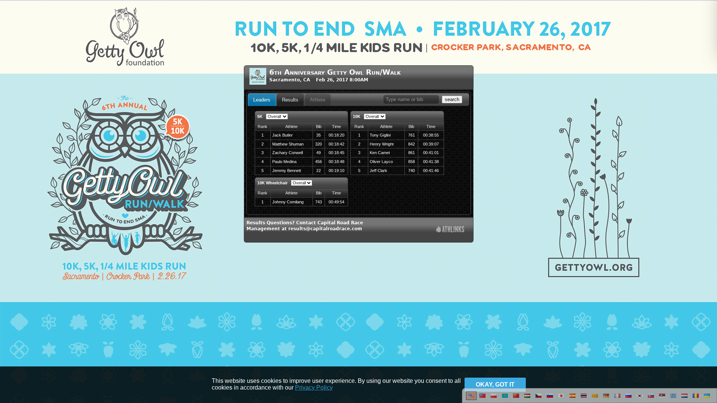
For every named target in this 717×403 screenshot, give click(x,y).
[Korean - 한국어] (639, 398)
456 (318, 161)
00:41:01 (431, 152)
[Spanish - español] (572, 398)
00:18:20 (336, 135)
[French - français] (617, 398)
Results (290, 100)
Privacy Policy (314, 387)
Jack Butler (282, 135)
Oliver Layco (381, 161)
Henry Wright (382, 144)
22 (318, 170)
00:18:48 (336, 161)
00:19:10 (336, 170)
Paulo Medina (284, 161)
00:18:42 (336, 144)
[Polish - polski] (493, 398)
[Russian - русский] (628, 398)
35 (318, 135)
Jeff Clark (378, 170)
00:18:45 (336, 152)
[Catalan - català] (595, 398)
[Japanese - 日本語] (561, 398)
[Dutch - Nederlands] (684, 398)
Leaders (261, 100)
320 (318, 144)
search (452, 99)
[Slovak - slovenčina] (651, 398)
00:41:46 (431, 170)
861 (411, 152)
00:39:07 (431, 144)
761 (411, 135)
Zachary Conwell (287, 152)
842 (411, 144)
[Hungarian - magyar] (527, 398)
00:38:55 (431, 135)
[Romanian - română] (695, 398)
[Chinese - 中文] (482, 398)
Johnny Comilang (288, 202)
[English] (471, 398)
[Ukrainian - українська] (707, 398)
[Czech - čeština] (538, 398)
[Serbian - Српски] (662, 398)
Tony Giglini (380, 135)
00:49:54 (336, 202)
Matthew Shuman (288, 144)
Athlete (317, 100)
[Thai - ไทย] (583, 398)
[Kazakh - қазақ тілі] (505, 398)
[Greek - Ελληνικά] (673, 398)
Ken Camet (380, 152)
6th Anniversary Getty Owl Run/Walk (335, 72)
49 (318, 152)
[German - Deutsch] (606, 398)
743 (318, 202)
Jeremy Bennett (286, 170)
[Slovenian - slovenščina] (549, 398)
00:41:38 (431, 161)
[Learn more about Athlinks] (450, 230)
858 (411, 161)
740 (411, 170)
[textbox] (411, 99)
